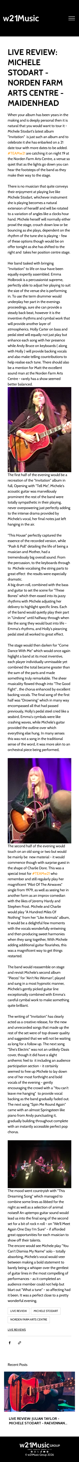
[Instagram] (35, 1452)
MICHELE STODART (46, 1311)
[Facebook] (32, 1452)
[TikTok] (41, 1452)
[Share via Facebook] (10, 1343)
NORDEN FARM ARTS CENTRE (28, 1319)
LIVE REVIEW (18, 1311)
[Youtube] (44, 1452)
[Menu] (72, 18)
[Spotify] (47, 1452)
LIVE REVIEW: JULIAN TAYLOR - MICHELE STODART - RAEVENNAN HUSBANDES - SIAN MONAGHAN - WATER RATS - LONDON (37, 1420)
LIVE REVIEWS (17, 1329)
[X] (38, 1452)
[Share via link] (19, 1343)
